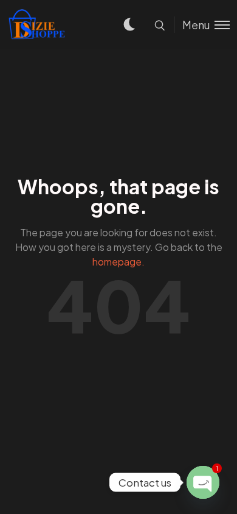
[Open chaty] (203, 482)
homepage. (118, 261)
